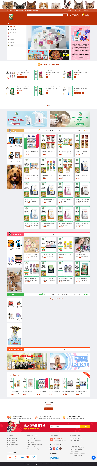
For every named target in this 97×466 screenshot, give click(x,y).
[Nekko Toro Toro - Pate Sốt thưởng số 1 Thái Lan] (38, 55)
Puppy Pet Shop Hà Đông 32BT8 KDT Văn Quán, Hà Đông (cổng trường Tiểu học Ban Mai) (79, 448)
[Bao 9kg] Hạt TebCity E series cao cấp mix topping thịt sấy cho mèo (82, 256)
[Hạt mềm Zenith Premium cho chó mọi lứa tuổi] (48, 190)
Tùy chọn (21, 77)
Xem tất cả (86, 130)
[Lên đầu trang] (94, 462)
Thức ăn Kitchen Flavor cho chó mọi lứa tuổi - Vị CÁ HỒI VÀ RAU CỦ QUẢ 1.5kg (53, 88)
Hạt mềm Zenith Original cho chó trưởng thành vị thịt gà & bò (82, 201)
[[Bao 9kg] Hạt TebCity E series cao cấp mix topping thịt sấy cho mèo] (82, 245)
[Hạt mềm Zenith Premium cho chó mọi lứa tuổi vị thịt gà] (82, 165)
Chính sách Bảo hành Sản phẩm (34, 440)
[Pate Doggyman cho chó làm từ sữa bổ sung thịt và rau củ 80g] (31, 165)
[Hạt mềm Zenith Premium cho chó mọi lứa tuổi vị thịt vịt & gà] (31, 190)
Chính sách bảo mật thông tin (33, 449)
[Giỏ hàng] (82, 14)
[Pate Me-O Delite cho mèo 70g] (65, 245)
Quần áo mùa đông (77, 294)
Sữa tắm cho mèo (66, 234)
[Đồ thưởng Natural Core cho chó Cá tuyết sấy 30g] (15, 383)
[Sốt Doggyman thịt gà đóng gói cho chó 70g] (82, 141)
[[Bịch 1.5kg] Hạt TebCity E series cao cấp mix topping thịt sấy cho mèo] (11, 75)
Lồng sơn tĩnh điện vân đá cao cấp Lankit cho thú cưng (68, 393)
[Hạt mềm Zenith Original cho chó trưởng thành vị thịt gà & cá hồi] (31, 214)
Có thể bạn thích (14, 375)
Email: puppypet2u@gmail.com (31, 10)
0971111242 (76, 442)
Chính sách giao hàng (32, 446)
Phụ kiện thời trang (66, 294)
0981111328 (76, 451)
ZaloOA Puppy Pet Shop (76, 455)
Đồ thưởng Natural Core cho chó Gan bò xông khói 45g (28, 393)
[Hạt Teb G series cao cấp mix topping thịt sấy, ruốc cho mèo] (65, 269)
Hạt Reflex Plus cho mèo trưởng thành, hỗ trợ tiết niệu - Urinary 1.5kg (48, 280)
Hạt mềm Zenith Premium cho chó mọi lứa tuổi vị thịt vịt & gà (31, 201)
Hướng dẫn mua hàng (12, 438)
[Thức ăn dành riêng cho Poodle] (70, 361)
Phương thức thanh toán (12, 444)
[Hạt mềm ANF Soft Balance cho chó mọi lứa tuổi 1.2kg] (65, 141)
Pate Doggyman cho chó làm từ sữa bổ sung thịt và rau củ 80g (31, 177)
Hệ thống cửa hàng (86, 10)
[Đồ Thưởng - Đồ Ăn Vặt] (27, 361)
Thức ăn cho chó (39, 130)
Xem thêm (48, 408)
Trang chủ (49, 349)
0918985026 (75, 15)
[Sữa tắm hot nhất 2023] (27, 119)
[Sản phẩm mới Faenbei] (48, 37)
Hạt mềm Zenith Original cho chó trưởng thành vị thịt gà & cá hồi (31, 225)
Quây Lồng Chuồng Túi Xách (75, 130)
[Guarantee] (54, 457)
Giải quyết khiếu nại (11, 446)
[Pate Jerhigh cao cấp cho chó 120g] (65, 165)
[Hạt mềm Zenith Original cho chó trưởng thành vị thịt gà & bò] (82, 190)
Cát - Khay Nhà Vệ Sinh (54, 234)
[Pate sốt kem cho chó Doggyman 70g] (48, 165)
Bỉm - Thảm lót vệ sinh (61, 130)
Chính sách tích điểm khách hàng (34, 444)
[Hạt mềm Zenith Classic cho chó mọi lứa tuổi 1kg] (82, 214)
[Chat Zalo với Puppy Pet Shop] (94, 458)
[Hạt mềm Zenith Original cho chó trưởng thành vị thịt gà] (48, 214)
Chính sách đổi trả (31, 442)
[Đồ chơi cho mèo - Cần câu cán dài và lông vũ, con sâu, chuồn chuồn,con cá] (68, 91)
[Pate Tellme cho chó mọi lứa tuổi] (48, 141)
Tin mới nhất (48, 402)
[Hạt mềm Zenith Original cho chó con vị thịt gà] (65, 190)
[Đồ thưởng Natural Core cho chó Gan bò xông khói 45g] (29, 383)
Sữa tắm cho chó (50, 130)
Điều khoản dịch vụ (11, 442)
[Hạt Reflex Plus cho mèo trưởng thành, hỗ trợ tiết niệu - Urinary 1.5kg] (48, 269)
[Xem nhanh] (25, 77)
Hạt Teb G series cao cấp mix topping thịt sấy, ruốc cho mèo (65, 280)
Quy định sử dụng (31, 438)
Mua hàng (77, 93)
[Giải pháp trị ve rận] (70, 119)
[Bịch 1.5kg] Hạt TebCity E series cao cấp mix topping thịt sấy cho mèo (24, 72)
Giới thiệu (79, 349)
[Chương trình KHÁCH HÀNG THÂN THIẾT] (80, 43)
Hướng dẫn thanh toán (12, 440)
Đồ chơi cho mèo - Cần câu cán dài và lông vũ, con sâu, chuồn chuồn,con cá (81, 88)
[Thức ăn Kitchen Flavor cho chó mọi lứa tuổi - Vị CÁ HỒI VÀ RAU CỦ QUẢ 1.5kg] (39, 91)
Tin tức (73, 349)
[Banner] (14, 280)
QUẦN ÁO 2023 (42, 294)
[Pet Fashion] (14, 335)
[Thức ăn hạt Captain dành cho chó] (59, 55)
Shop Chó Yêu (57, 349)
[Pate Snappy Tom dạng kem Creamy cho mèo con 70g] (31, 245)
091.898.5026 (58, 439)
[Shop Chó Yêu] (14, 177)
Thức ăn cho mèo (42, 234)
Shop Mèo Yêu (66, 349)
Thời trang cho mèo (77, 234)
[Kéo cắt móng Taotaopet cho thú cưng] (82, 383)
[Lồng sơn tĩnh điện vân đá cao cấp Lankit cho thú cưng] (68, 383)
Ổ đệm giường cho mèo (53, 294)
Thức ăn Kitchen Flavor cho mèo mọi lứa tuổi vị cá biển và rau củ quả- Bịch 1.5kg (80, 72)
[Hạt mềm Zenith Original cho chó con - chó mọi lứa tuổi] (65, 214)
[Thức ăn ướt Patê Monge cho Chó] (31, 141)
